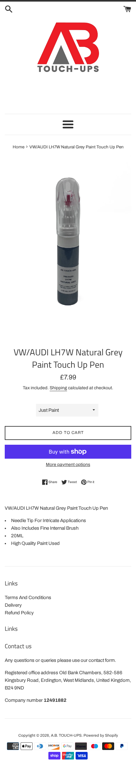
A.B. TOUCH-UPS (66, 735)
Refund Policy (19, 612)
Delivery (13, 605)
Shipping (58, 387)
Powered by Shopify (100, 735)
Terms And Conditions (28, 597)
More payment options (68, 464)
